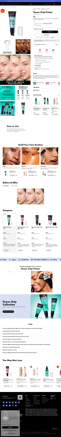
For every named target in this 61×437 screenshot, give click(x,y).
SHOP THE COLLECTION (8, 311)
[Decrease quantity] (35, 31)
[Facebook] (13, 402)
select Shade (55, 114)
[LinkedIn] (7, 405)
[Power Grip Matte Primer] (38, 226)
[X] (19, 402)
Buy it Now (46, 34)
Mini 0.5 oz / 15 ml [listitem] (37, 25)
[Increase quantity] (39, 31)
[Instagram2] (16, 405)
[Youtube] (16, 402)
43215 (53, 37)
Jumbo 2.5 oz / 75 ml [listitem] (38, 23)
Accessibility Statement (48, 433)
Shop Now (46, 114)
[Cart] (58, 4)
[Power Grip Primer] (9, 226)
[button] (15, 23)
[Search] (52, 4)
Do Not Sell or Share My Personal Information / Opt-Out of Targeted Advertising (30, 433)
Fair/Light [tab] (6, 185)
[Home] (30, 4)
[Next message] (59, 1)
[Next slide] (59, 95)
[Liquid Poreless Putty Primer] (52, 226)
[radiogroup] (46, 36)
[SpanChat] (4, 405)
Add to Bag (49, 31)
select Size (12, 175)
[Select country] (54, 4)
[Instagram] (7, 402)
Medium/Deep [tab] (14, 185)
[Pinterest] (10, 402)
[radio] (35, 29)
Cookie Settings (54, 433)
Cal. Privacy (43, 433)
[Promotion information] (57, 40)
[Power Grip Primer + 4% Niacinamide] (24, 226)
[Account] (56, 4)
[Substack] (10, 405)
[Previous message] (1, 1)
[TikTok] (4, 402)
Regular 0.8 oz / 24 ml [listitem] (48, 23)
